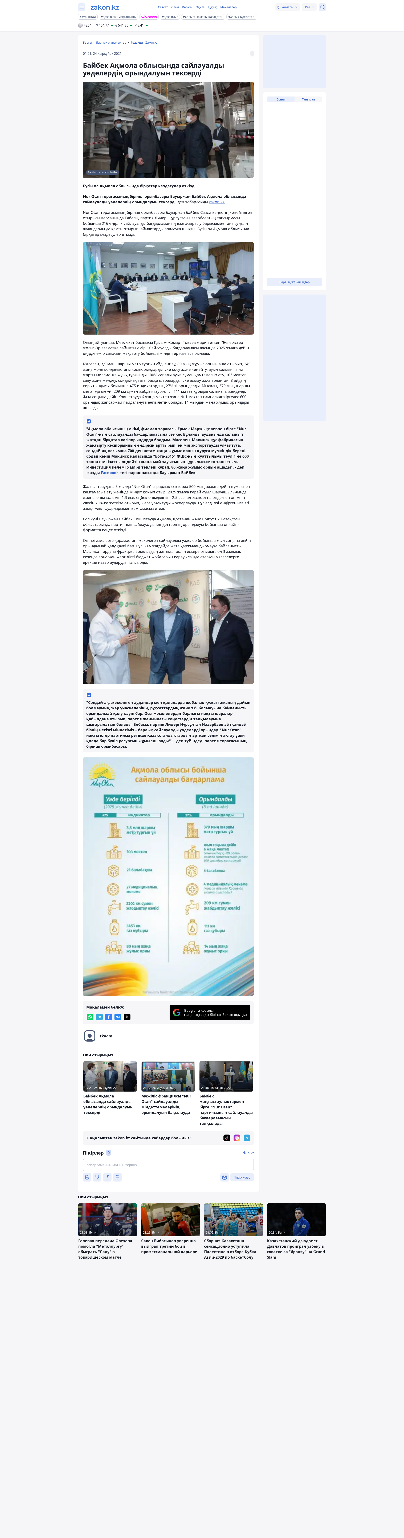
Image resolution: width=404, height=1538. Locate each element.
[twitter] (127, 1017)
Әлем (175, 7)
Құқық (212, 7)
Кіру (251, 1152)
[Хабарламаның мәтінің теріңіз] (168, 1165)
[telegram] (99, 1017)
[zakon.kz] (104, 7)
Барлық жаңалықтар (111, 42)
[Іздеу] (322, 7)
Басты (87, 42)
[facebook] (108, 1017)
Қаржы (187, 7)
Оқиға (200, 7)
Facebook (109, 472)
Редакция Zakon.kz (144, 42)
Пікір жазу (242, 1177)
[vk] (118, 1017)
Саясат (163, 7)
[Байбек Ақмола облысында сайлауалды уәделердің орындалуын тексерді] (168, 876)
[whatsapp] (90, 1017)
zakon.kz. (217, 201)
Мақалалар (228, 7)
